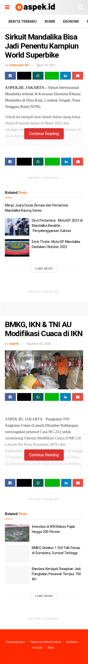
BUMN (50, 21)
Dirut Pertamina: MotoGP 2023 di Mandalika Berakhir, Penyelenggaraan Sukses (57, 225)
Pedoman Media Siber (45, 642)
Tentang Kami (15, 642)
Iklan (51, 647)
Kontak (38, 647)
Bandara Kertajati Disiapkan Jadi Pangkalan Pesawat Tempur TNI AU (56, 574)
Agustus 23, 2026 (38, 343)
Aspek (14, 343)
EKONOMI (71, 21)
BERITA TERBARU (23, 21)
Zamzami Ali (19, 65)
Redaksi (72, 642)
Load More (44, 268)
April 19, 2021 (46, 65)
